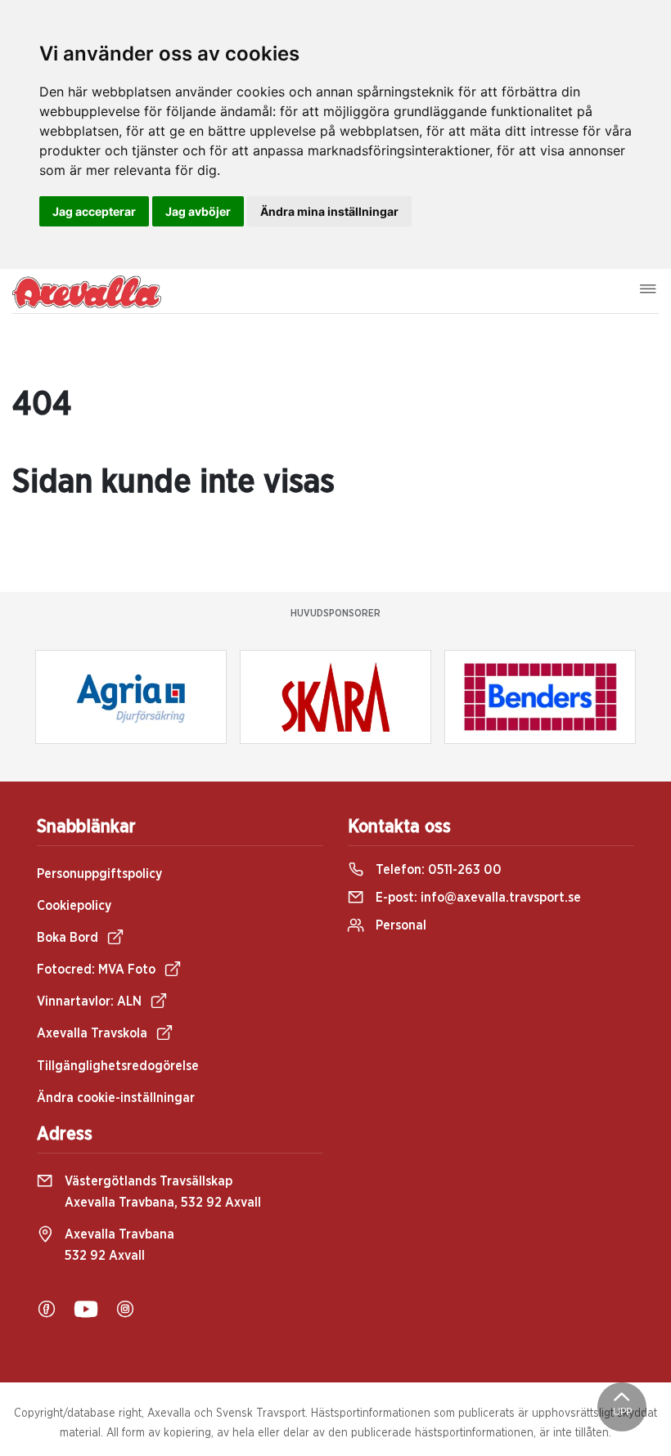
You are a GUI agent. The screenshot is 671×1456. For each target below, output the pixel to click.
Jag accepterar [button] (94, 211)
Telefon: (437, 869)
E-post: (476, 897)
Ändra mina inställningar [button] (329, 211)
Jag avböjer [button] (198, 211)
